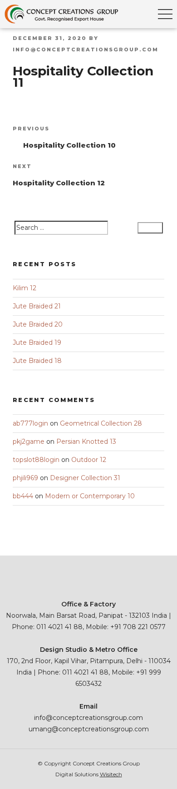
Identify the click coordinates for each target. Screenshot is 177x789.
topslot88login (36, 460)
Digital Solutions (88, 774)
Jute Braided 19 (37, 342)
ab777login (30, 423)
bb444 (23, 496)
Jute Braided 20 (38, 324)
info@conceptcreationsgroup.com (85, 49)
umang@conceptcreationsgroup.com (89, 729)
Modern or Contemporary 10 (90, 496)
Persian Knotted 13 (86, 441)
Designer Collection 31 (85, 478)
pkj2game (28, 441)
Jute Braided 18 (37, 361)
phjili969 (25, 478)
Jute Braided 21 (37, 306)
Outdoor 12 (88, 460)
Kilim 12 (24, 288)
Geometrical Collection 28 (101, 423)
